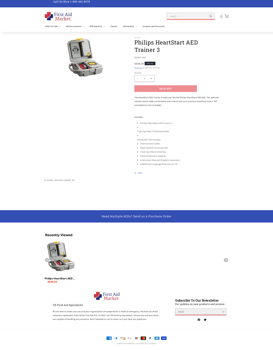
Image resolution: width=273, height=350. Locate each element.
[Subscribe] (223, 312)
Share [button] (140, 173)
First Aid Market (128, 343)
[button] (53, 26)
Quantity (137, 73)
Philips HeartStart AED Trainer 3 (59, 278)
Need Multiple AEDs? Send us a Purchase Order (136, 216)
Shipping (138, 68)
